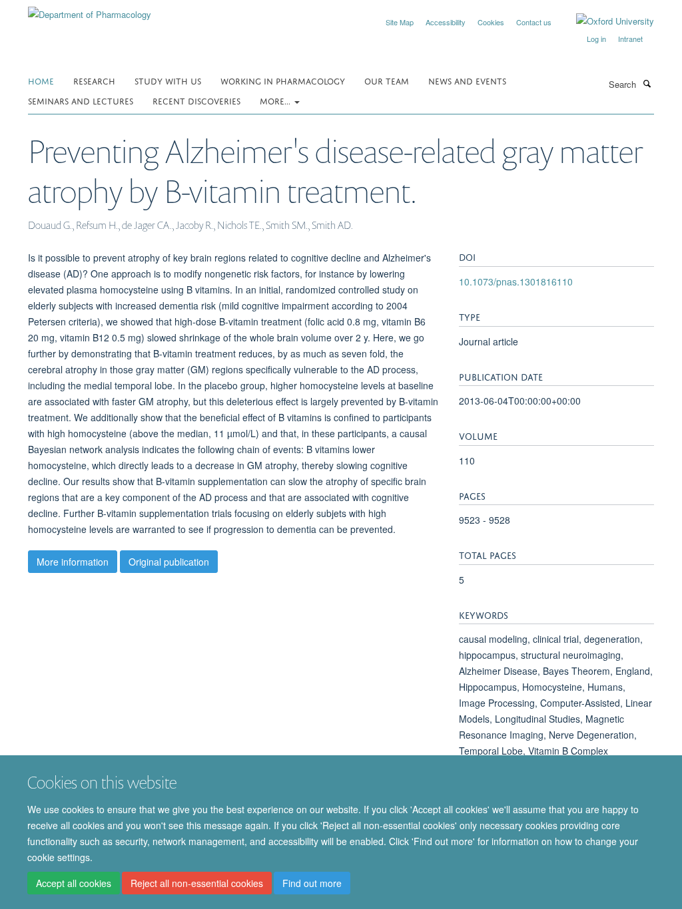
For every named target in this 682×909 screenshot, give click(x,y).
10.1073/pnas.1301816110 (516, 281)
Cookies (491, 22)
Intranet (630, 38)
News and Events (467, 80)
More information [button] (73, 561)
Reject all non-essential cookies (197, 883)
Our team (386, 80)
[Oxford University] (605, 21)
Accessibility (446, 22)
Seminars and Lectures (80, 100)
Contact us (533, 22)
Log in (596, 38)
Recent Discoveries (196, 100)
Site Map (400, 22)
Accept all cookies (73, 883)
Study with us (168, 80)
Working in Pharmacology (282, 80)
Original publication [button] (169, 561)
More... (276, 100)
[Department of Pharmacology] (89, 9)
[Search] (646, 83)
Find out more (312, 883)
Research (94, 80)
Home (41, 80)
